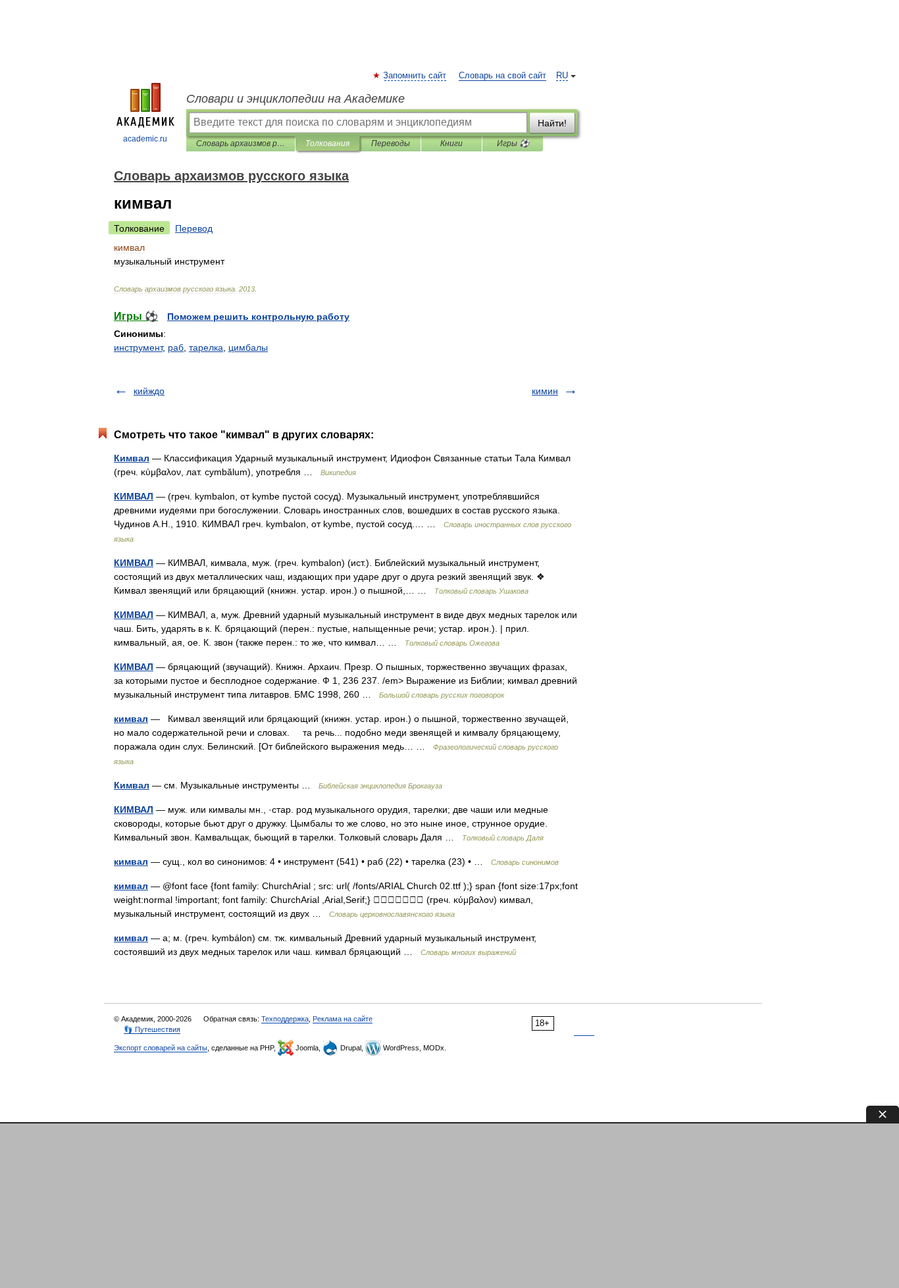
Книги (451, 143)
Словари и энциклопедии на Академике (295, 98)
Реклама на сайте (342, 1019)
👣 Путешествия (152, 1029)
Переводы (390, 143)
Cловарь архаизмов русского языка (240, 143)
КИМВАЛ (133, 496)
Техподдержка (285, 1019)
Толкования (327, 143)
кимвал (131, 718)
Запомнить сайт (415, 75)
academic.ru (145, 138)
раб (176, 347)
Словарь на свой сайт (502, 75)
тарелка (206, 347)
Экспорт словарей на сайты (160, 1048)
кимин (545, 391)
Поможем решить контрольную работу (258, 316)
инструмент (138, 347)
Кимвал (131, 458)
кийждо (149, 391)
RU (562, 75)
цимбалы (248, 347)
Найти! (552, 123)
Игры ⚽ (513, 143)
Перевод (194, 228)
